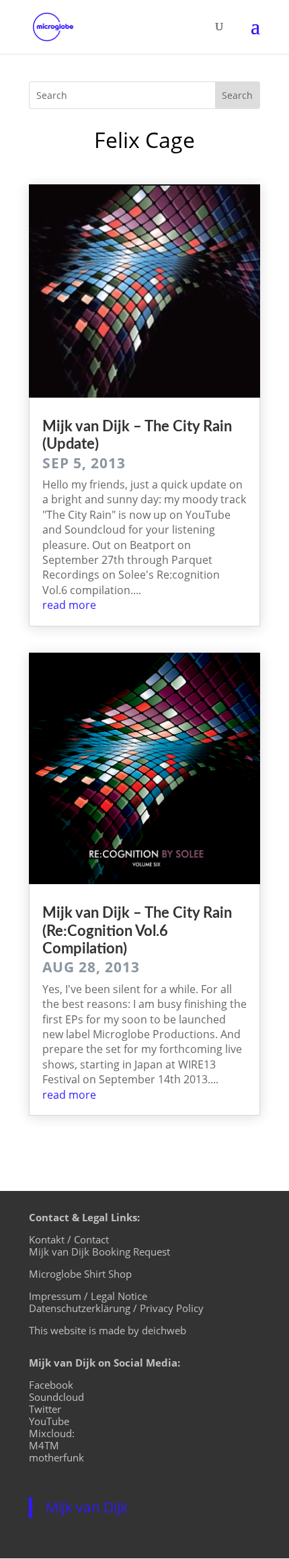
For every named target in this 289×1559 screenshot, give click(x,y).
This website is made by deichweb (107, 1330)
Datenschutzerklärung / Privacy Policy (116, 1308)
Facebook (51, 1384)
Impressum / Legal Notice (88, 1296)
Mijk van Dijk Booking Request (99, 1251)
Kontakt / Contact (69, 1239)
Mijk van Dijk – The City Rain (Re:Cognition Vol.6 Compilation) (137, 931)
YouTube (49, 1421)
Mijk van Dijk (87, 1507)
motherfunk (56, 1457)
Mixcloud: (52, 1433)
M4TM (44, 1445)
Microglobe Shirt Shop (80, 1273)
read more (69, 604)
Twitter (45, 1409)
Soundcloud (56, 1397)
